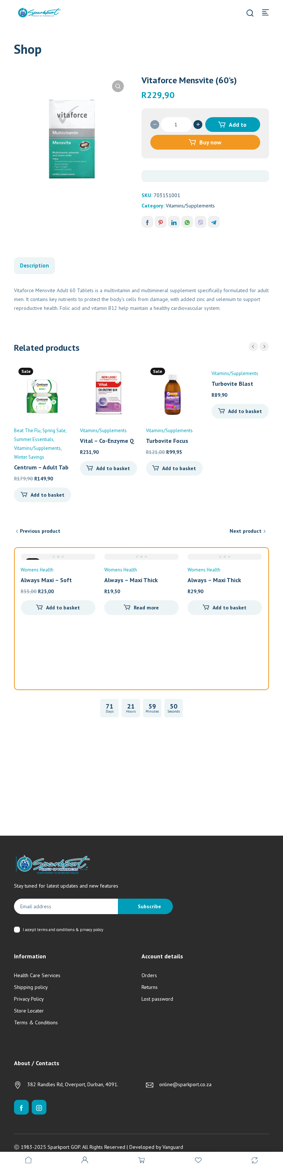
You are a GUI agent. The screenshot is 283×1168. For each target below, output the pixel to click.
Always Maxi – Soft (46, 580)
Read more (146, 607)
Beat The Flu (27, 430)
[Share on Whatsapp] (187, 222)
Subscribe (149, 906)
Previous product (40, 531)
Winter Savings (29, 457)
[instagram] (39, 1107)
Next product (246, 531)
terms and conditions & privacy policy (70, 929)
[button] (118, 86)
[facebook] (21, 1107)
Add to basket (235, 126)
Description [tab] (34, 265)
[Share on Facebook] (147, 222)
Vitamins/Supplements (190, 205)
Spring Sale (54, 430)
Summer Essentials (33, 439)
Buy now (210, 142)
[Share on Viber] (200, 222)
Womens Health (37, 570)
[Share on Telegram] (214, 222)
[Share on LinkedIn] (174, 222)
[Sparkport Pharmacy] (39, 12)
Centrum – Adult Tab (41, 467)
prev (253, 346)
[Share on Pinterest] (161, 222)
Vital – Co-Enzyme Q (107, 440)
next (264, 346)
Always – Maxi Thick (131, 580)
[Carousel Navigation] (259, 346)
